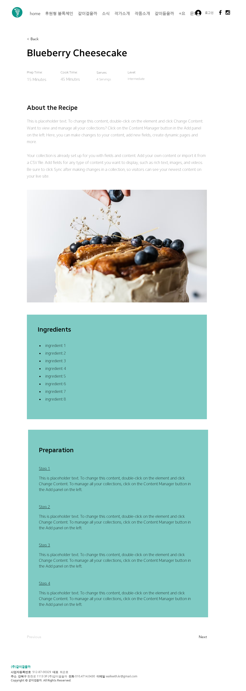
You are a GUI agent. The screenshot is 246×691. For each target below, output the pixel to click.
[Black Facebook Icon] (220, 12)
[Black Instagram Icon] (228, 12)
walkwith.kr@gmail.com (121, 676)
